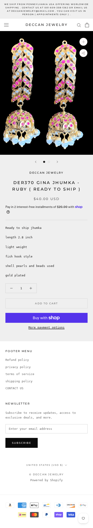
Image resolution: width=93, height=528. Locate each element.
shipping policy (19, 381)
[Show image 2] (49, 162)
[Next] (57, 162)
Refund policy (17, 360)
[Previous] (35, 162)
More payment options (46, 327)
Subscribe (21, 442)
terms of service (19, 374)
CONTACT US (14, 388)
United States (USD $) (44, 465)
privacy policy (18, 367)
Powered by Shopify (46, 480)
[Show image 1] (44, 162)
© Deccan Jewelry (46, 474)
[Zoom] (83, 42)
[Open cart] (87, 25)
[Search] (79, 25)
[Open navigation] (6, 25)
